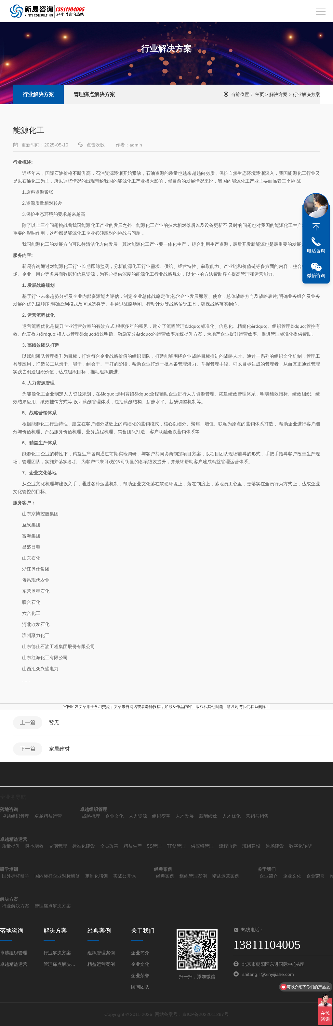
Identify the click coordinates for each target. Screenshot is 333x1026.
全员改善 (109, 846)
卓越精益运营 (48, 816)
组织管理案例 (193, 876)
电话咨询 (316, 250)
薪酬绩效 (208, 816)
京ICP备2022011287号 (205, 1014)
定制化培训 (96, 876)
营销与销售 (257, 816)
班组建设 (251, 846)
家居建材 (59, 749)
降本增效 (34, 846)
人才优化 (231, 816)
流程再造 (228, 846)
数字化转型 (300, 846)
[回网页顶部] (316, 226)
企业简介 (269, 876)
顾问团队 (140, 987)
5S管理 (154, 846)
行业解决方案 (38, 94)
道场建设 (275, 846)
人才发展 (185, 816)
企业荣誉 (315, 876)
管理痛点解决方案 (94, 94)
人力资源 (138, 816)
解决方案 (278, 94)
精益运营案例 (225, 876)
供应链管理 (202, 846)
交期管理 (58, 846)
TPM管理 (176, 846)
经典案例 (165, 876)
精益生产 (133, 846)
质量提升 (11, 846)
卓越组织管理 (15, 816)
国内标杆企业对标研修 (57, 876)
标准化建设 (83, 846)
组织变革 (161, 816)
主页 (259, 94)
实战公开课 (124, 876)
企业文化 (114, 816)
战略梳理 (91, 816)
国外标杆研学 (15, 876)
